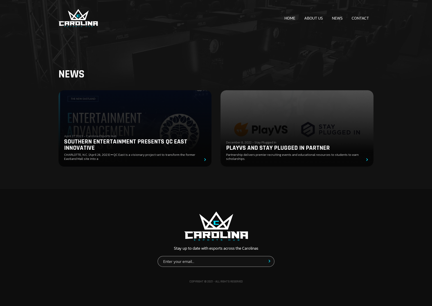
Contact (360, 18)
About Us (313, 18)
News (337, 18)
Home (289, 18)
